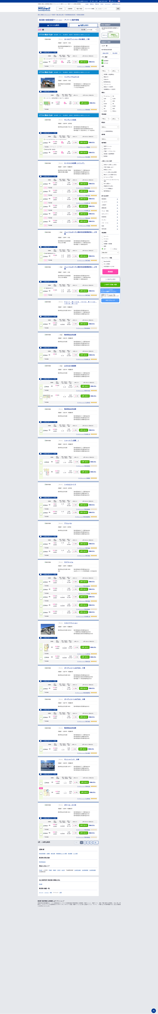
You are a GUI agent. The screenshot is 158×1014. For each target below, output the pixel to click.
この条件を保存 (110, 279)
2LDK (105, 103)
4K (104, 108)
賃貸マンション (108, 146)
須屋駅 (48, 853)
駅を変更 (115, 53)
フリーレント (107, 84)
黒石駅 (40, 884)
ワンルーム (107, 96)
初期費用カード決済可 (109, 89)
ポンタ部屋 (107, 264)
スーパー (41, 892)
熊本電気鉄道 (42, 862)
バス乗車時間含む (108, 131)
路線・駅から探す (60, 14)
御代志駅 (53, 853)
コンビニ (46, 892)
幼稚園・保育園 (108, 243)
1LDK (114, 98)
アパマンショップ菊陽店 (84, 147)
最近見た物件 (104, 1)
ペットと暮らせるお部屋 (110, 172)
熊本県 (53, 14)
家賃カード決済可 (108, 87)
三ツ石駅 (75, 853)
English (87, 3)
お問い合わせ (83, 62)
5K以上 (114, 111)
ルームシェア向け (108, 177)
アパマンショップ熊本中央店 (83, 390)
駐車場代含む (107, 82)
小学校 (105, 241)
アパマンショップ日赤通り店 (83, 203)
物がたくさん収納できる (110, 174)
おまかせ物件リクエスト (82, 1)
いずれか (115, 249)
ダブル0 (106, 63)
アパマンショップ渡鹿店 (84, 478)
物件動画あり (107, 191)
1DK (105, 98)
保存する (105, 35)
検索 (118, 8)
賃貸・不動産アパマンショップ (44, 14)
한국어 (102, 3)
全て (105, 249)
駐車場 (105, 156)
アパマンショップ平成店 (84, 225)
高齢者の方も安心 (108, 186)
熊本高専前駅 (42, 853)
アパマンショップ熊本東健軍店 (82, 516)
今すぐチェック (110, 300)
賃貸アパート (107, 148)
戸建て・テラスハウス (109, 151)
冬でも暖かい (107, 183)
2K (104, 101)
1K (113, 96)
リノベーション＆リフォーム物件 (111, 180)
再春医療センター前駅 (61, 853)
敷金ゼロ (106, 77)
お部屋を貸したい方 (116, 3)
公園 (60, 892)
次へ (96, 842)
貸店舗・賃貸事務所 (109, 153)
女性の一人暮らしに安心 (110, 164)
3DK (105, 106)
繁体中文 (97, 3)
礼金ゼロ (106, 79)
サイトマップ (107, 3)
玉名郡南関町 (85, 870)
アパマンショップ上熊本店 (83, 402)
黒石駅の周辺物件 (80, 14)
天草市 (58, 870)
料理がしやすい (108, 169)
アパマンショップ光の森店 (83, 157)
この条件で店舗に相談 (110, 284)
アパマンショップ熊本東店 (83, 109)
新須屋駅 (70, 853)
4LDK (105, 111)
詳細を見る (92, 61)
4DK (114, 108)
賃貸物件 (106, 60)
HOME (60, 8)
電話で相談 (79, 8)
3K (113, 103)
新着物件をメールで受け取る (113, 35)
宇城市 (50, 870)
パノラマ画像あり (108, 188)
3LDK (114, 106)
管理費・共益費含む (109, 74)
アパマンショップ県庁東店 (83, 195)
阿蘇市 (54, 870)
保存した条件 (95, 1)
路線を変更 (105, 53)
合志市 (63, 870)
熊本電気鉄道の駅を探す (70, 14)
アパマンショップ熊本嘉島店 (83, 188)
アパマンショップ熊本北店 (83, 218)
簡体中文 (92, 3)
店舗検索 (70, 8)
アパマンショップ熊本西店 (83, 66)
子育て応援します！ (109, 167)
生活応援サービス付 (109, 266)
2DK (114, 101)
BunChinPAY (107, 261)
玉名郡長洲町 (92, 870)
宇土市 (40, 870)
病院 (51, 892)
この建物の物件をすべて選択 (49, 52)
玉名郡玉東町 (77, 870)
